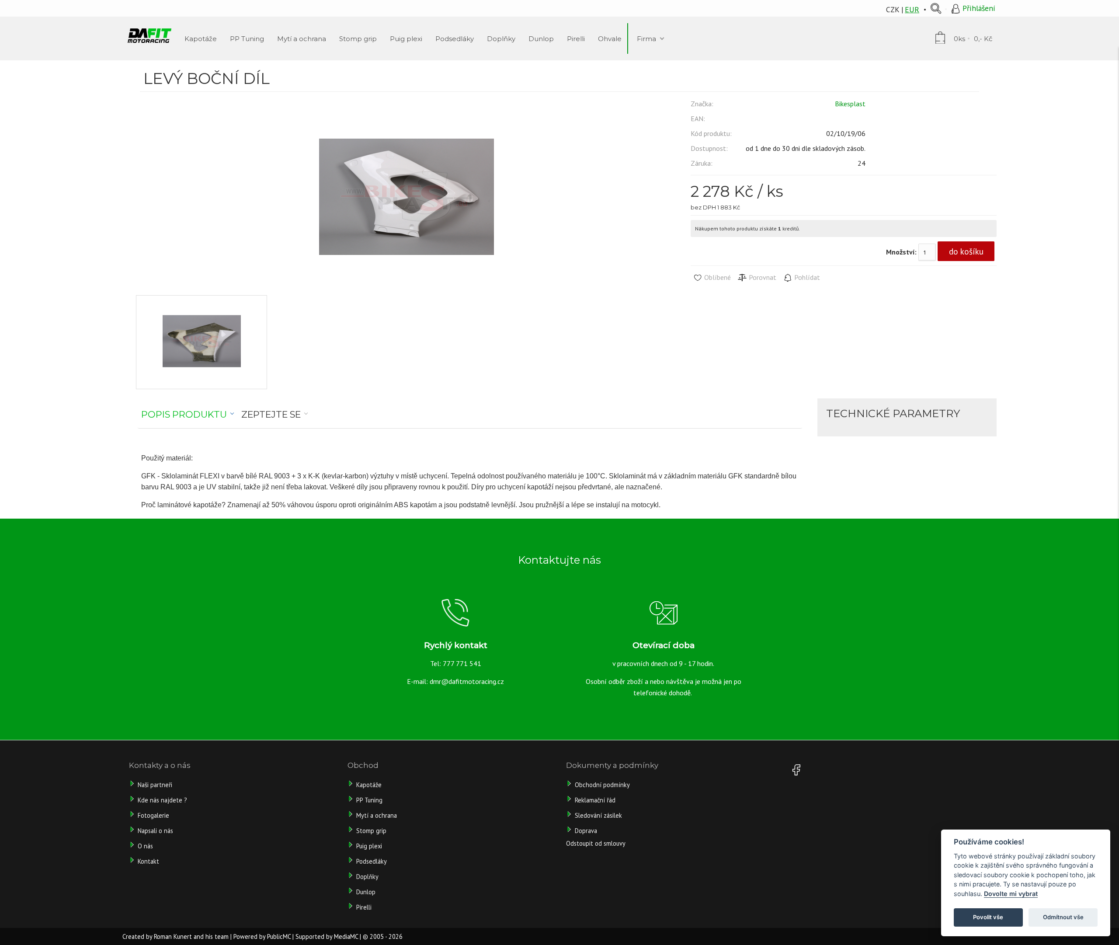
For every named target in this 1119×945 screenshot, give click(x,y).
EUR (912, 9)
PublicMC (279, 936)
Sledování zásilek (598, 815)
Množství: (901, 252)
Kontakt (148, 861)
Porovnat (761, 277)
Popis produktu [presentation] (184, 414)
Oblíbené (716, 277)
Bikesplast (850, 103)
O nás (145, 846)
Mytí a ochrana (376, 815)
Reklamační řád (595, 800)
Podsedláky (371, 861)
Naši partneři (155, 785)
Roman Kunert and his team (191, 936)
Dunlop (365, 892)
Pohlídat (806, 277)
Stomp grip (371, 830)
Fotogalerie (153, 815)
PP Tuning (369, 800)
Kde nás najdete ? (162, 800)
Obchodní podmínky (602, 785)
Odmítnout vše (1063, 917)
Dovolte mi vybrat (1011, 893)
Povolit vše (988, 917)
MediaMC (346, 936)
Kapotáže (369, 785)
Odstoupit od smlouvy (596, 843)
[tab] (188, 414)
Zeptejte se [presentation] (271, 414)
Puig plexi (369, 846)
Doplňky (367, 876)
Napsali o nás (155, 830)
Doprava (586, 830)
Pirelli (364, 907)
